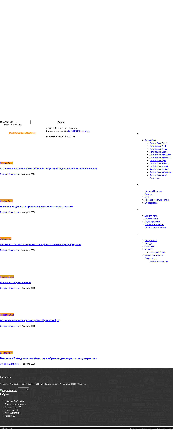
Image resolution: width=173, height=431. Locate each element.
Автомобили (150, 140)
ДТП (147, 196)
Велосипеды (151, 257)
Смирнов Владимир (9, 174)
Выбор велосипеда (159, 260)
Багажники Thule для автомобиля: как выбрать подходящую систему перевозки (48, 358)
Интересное (5, 238)
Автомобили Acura (158, 143)
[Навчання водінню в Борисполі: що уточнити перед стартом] (20, 198)
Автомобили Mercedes (160, 154)
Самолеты (150, 246)
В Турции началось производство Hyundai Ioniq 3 (29, 320)
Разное (145, 429)
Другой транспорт (148, 233)
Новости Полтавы (153, 191)
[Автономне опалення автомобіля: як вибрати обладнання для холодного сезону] (20, 160)
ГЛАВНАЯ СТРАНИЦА (79, 130)
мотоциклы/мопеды (154, 255)
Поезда (148, 243)
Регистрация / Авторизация (114, 122)
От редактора (151, 202)
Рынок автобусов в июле (15, 282)
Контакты (147, 122)
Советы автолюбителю (155, 227)
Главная (144, 133)
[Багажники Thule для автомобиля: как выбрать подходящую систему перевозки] (20, 349)
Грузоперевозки (152, 221)
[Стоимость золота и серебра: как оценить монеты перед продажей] (20, 235)
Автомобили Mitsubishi (160, 157)
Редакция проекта (136, 122)
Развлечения (135, 429)
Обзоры (148, 193)
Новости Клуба (147, 184)
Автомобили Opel (158, 160)
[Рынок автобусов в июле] (20, 273)
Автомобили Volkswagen (161, 172)
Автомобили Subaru (159, 169)
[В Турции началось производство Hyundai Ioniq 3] (20, 311)
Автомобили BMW (158, 148)
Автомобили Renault (159, 163)
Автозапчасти (151, 218)
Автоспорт (155, 178)
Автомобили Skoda (159, 166)
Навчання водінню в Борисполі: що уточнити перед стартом (36, 206)
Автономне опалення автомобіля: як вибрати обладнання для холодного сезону (48, 168)
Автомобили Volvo (158, 175)
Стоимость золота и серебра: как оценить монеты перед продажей (40, 244)
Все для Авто (151, 215)
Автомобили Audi (158, 145)
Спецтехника (151, 240)
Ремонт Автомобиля (154, 224)
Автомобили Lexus (158, 151)
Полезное (144, 209)
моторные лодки (157, 252)
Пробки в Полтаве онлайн (160, 122)
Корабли (149, 249)
